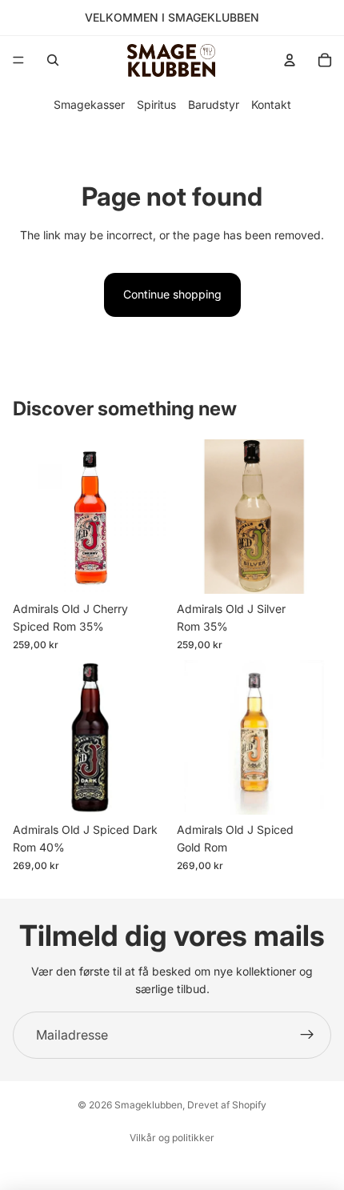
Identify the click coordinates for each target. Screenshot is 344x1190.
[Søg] (52, 60)
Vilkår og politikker (172, 1138)
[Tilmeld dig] (307, 1035)
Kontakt (271, 104)
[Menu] (18, 60)
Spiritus (156, 104)
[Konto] (289, 60)
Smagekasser (89, 104)
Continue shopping (172, 294)
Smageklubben (148, 1105)
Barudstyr (213, 104)
